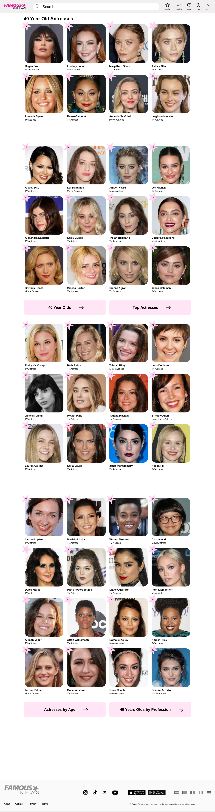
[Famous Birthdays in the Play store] (157, 792)
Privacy (33, 804)
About (7, 804)
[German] (209, 792)
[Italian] (201, 792)
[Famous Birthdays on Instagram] (85, 792)
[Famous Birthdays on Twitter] (105, 792)
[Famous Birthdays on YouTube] (115, 792)
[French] (192, 792)
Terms (45, 804)
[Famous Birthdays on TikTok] (95, 792)
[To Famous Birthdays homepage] (15, 6)
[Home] (37, 790)
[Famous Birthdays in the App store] (137, 792)
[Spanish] (176, 792)
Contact (19, 804)
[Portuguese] (184, 792)
